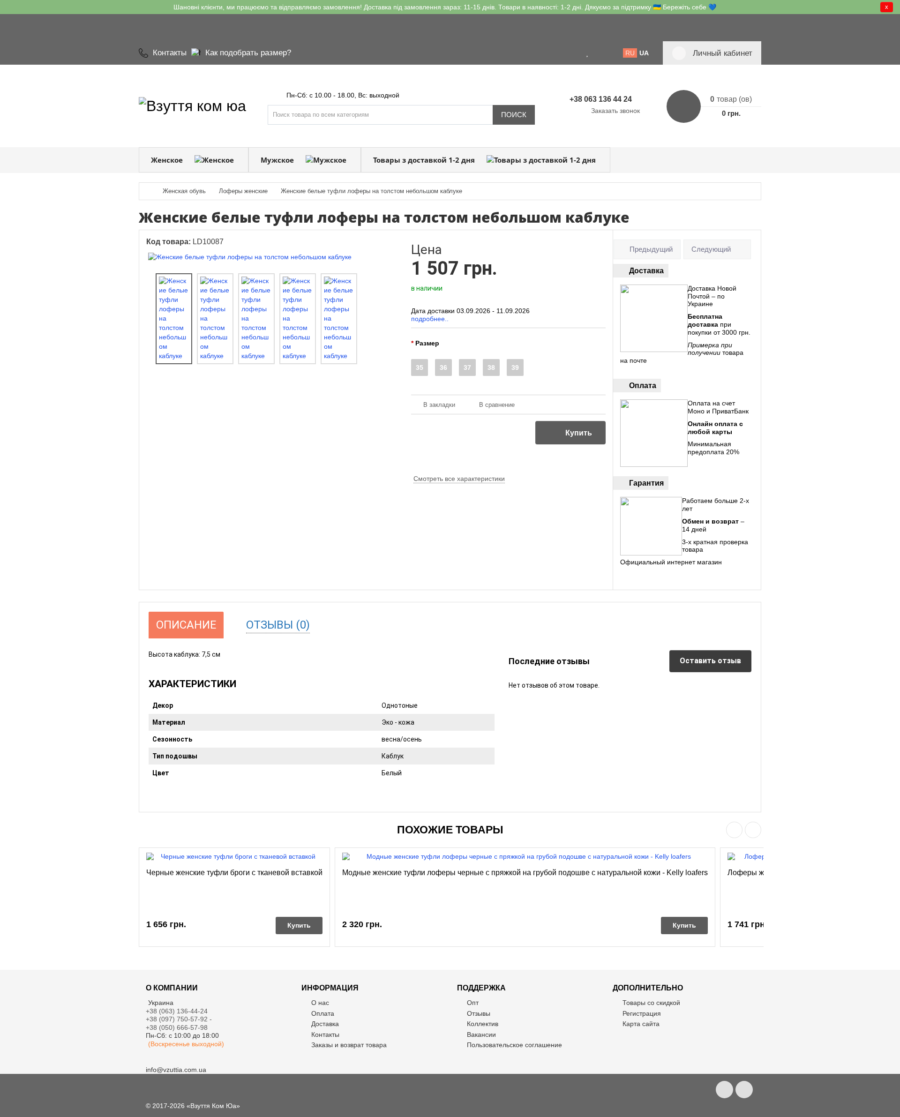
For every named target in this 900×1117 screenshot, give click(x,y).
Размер (427, 343)
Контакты (170, 52)
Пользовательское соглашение (514, 1045)
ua (644, 53)
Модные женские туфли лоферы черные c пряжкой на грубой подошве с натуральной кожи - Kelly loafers (525, 873)
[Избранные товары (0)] (587, 53)
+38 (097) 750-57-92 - (180, 1019)
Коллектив (482, 1023)
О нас (320, 1002)
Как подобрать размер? (248, 52)
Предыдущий (651, 249)
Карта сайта (641, 1023)
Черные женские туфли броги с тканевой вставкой (234, 873)
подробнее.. (430, 318)
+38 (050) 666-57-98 (177, 1027)
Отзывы (478, 1013)
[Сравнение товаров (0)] (599, 53)
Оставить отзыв (710, 660)
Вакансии (481, 1034)
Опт (473, 1002)
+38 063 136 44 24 (601, 99)
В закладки (439, 404)
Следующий (711, 249)
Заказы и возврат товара (349, 1045)
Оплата (322, 1013)
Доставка (325, 1023)
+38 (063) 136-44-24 (177, 1011)
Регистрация (641, 1013)
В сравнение (497, 404)
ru (630, 53)
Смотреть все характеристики (459, 478)
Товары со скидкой (651, 1002)
